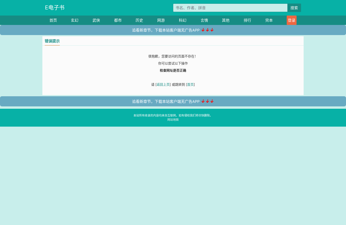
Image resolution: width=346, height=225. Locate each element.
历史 (139, 20)
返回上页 (163, 84)
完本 (269, 20)
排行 (247, 20)
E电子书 (54, 7)
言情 (204, 20)
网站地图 (173, 119)
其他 (225, 20)
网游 (161, 20)
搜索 (294, 7)
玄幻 (74, 20)
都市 (118, 20)
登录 (291, 20)
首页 (53, 20)
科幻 (182, 20)
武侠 (96, 20)
